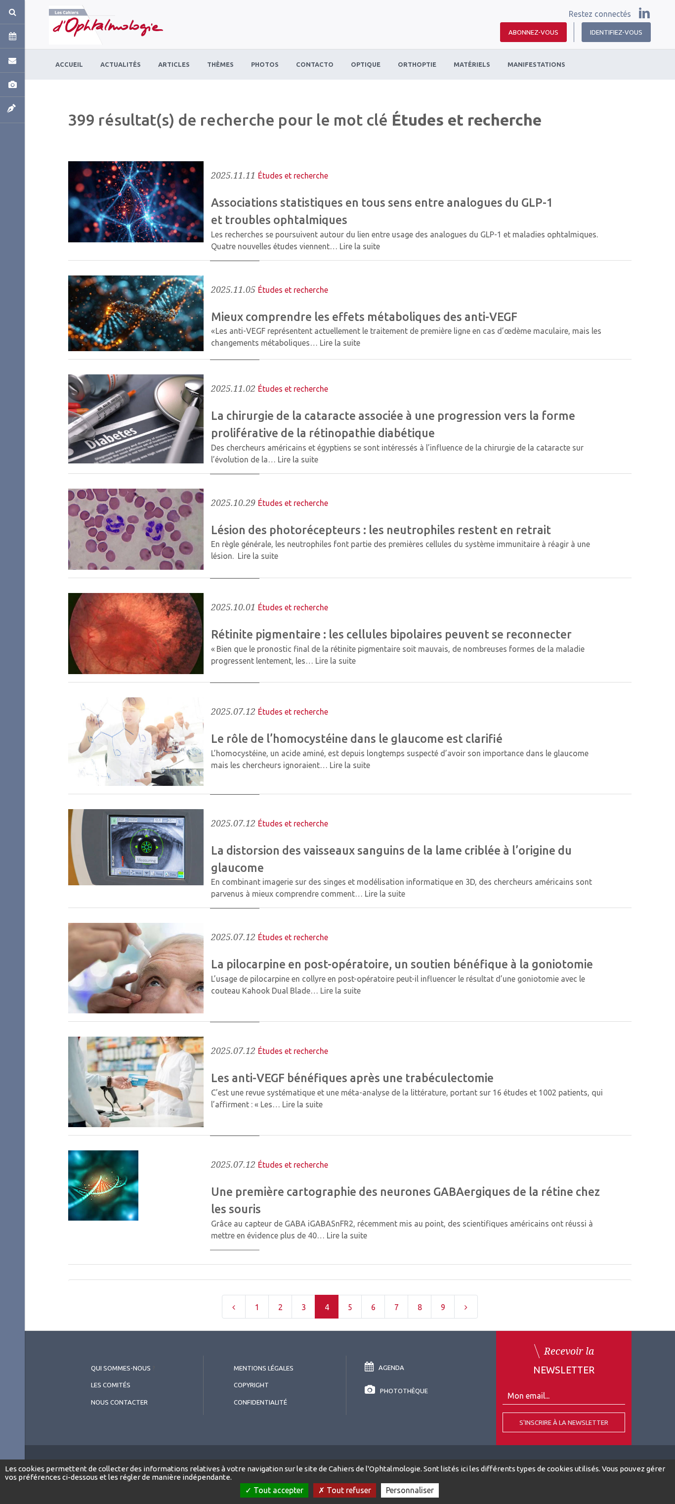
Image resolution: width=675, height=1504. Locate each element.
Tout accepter (277, 1490)
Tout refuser (348, 1490)
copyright (251, 1384)
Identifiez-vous (616, 32)
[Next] (466, 1307)
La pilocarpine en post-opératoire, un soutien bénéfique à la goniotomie (402, 963)
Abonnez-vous (533, 32)
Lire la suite (359, 246)
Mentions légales (264, 1368)
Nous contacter (119, 1402)
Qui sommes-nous (121, 1368)
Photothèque (404, 1390)
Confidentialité (260, 1402)
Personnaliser (410, 1490)
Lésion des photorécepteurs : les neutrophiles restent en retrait (381, 529)
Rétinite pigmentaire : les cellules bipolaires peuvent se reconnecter (391, 634)
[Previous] (234, 1307)
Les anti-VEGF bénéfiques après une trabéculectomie (352, 1077)
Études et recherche (293, 175)
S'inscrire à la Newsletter (563, 1422)
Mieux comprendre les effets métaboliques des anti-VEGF (364, 316)
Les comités (110, 1384)
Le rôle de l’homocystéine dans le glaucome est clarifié (357, 738)
